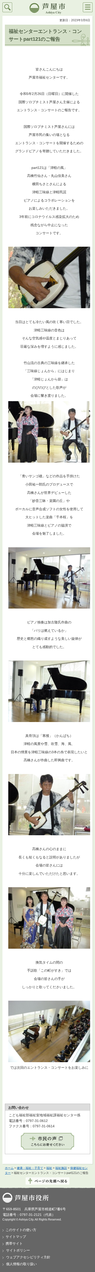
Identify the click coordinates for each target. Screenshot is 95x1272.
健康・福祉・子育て (30, 1168)
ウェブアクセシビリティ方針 (28, 1257)
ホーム (9, 1168)
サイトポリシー (18, 1250)
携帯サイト (14, 1243)
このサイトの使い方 (21, 1230)
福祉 (49, 1168)
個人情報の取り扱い (21, 1264)
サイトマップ (16, 1237)
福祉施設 (61, 1168)
